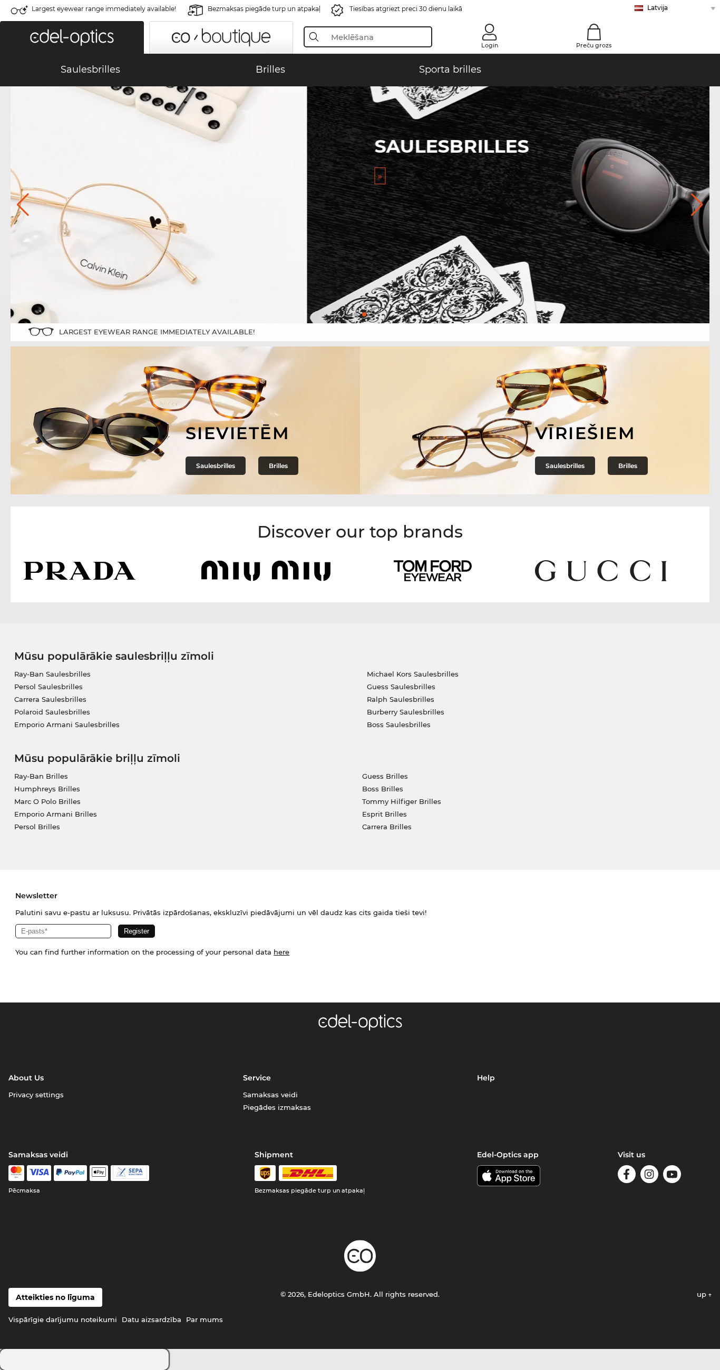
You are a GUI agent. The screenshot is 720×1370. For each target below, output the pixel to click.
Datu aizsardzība (151, 1319)
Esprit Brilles (384, 814)
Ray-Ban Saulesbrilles (52, 674)
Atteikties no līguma (55, 1297)
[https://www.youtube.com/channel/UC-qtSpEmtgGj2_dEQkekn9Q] (672, 1176)
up (702, 1294)
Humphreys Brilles (47, 789)
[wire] (130, 1173)
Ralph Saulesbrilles (400, 699)
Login (489, 45)
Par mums (204, 1319)
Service (257, 1078)
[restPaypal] (70, 1173)
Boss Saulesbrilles (399, 724)
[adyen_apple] (99, 1173)
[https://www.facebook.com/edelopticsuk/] (627, 1176)
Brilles (278, 466)
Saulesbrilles (215, 466)
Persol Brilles (37, 826)
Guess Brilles (385, 776)
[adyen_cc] (16, 1173)
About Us (26, 1078)
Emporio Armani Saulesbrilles (67, 724)
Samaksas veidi (270, 1094)
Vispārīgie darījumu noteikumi (62, 1319)
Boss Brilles (382, 789)
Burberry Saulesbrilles (405, 712)
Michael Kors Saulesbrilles (413, 674)
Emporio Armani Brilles (55, 814)
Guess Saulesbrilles (401, 686)
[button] (72, 37)
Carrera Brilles (387, 826)
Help (486, 1078)
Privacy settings (36, 1094)
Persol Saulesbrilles (48, 686)
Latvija (657, 8)
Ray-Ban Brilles (41, 776)
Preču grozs (594, 45)
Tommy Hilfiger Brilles (401, 801)
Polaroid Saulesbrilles (52, 712)
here (281, 952)
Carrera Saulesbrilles (50, 699)
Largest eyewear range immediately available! (104, 9)
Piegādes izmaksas (277, 1107)
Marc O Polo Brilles (47, 801)
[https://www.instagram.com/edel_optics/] (649, 1176)
